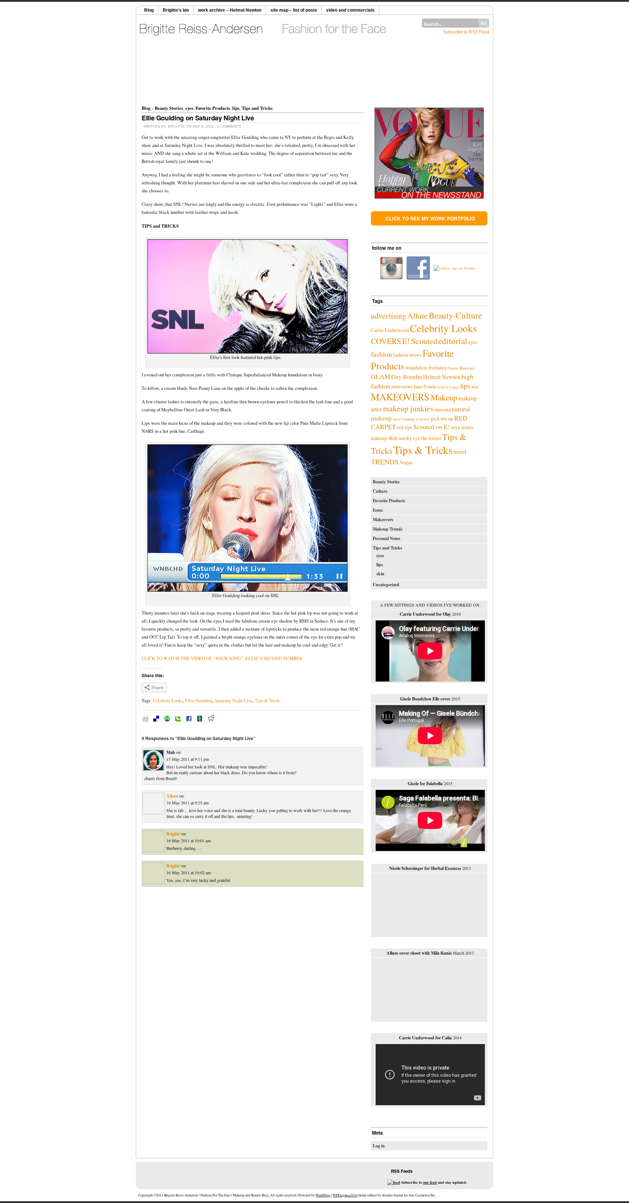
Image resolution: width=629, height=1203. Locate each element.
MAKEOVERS (400, 396)
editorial (452, 341)
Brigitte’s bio (176, 10)
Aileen (172, 796)
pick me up (442, 418)
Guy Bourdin (406, 377)
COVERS (386, 341)
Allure (417, 315)
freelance (437, 367)
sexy (455, 427)
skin (392, 438)
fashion (381, 354)
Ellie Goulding (199, 701)
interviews (401, 386)
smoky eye (409, 438)
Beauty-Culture (455, 315)
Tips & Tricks (268, 701)
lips (236, 108)
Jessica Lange (448, 386)
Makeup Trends (388, 529)
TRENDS (385, 461)
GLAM (380, 376)
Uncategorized (386, 584)
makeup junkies (408, 408)
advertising (388, 315)
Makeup (444, 397)
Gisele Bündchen (461, 368)
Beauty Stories (169, 108)
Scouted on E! (431, 426)
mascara (442, 409)
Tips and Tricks (257, 108)
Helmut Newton (441, 377)
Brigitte (173, 834)
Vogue (406, 462)
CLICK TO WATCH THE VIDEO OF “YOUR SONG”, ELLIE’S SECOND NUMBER (222, 658)
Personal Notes (386, 538)
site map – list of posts (293, 10)
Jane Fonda (425, 386)
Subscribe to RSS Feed (466, 32)
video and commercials (350, 10)
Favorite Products (212, 108)
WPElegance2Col (345, 1195)
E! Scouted (419, 341)
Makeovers (383, 519)
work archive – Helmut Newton (229, 10)
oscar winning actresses (411, 418)
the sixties (431, 438)
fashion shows (407, 354)
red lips (404, 427)
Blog (149, 10)
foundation (416, 367)
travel (460, 452)
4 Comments (229, 126)
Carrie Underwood (390, 330)
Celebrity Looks (168, 701)
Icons (378, 510)
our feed (430, 1182)
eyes (189, 108)
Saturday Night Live (234, 701)
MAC (475, 386)
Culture (380, 491)
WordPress (323, 1195)
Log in (379, 1146)
